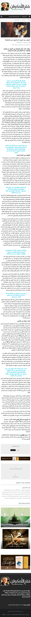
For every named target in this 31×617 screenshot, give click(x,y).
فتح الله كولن (26, 42)
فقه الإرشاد (20, 45)
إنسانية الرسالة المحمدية (14, 16)
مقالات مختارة (14, 45)
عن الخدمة (9, 614)
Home (29, 19)
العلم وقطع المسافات (15, 469)
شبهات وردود (26, 45)
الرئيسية (27, 614)
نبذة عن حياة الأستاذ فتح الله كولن (18, 614)
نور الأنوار (15, 477)
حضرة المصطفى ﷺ (15, 522)
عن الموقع (4, 614)
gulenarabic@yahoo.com (15, 605)
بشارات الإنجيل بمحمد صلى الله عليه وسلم (15, 544)
